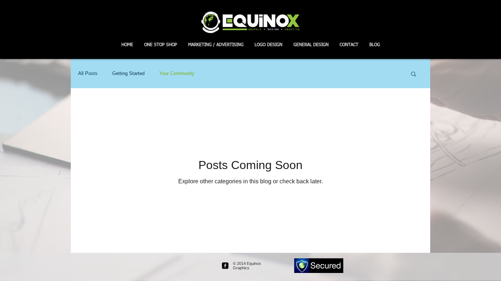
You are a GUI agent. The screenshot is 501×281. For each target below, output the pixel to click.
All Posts (88, 73)
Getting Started (128, 73)
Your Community (176, 73)
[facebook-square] (225, 265)
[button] (413, 74)
